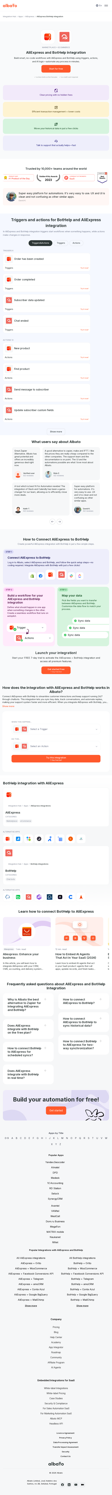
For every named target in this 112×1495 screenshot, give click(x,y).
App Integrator (56, 1347)
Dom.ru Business (55, 1221)
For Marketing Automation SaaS (56, 1413)
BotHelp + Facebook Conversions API (82, 1273)
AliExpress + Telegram (30, 1278)
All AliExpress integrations (30, 1258)
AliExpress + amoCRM (31, 1284)
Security (65, 1451)
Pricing (56, 1327)
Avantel (55, 1205)
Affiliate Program (56, 1362)
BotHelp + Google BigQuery (82, 1294)
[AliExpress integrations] (7, 839)
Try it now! (84, 268)
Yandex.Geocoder (55, 1162)
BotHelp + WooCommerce (82, 1268)
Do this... (16, 739)
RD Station (55, 1188)
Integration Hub (9, 16)
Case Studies (56, 1398)
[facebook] (62, 1484)
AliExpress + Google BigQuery (31, 1294)
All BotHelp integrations (82, 1258)
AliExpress (29, 16)
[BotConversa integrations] (18, 897)
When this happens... (22, 722)
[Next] (59, 522)
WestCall (55, 1216)
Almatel (55, 1167)
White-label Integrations (56, 1388)
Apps (20, 16)
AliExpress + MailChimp (31, 1299)
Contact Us (66, 1456)
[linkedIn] (69, 1484)
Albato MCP (56, 1418)
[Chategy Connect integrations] (70, 897)
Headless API (56, 1423)
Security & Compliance (56, 1403)
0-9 (7, 1138)
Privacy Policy (65, 1438)
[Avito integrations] (28, 839)
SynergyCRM (55, 1198)
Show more (56, 431)
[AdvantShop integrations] (18, 839)
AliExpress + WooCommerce (31, 1268)
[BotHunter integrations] (39, 897)
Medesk (55, 1177)
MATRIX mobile (55, 1231)
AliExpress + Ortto (31, 1263)
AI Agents (56, 1367)
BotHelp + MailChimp (82, 1299)
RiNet (55, 1242)
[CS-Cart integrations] (60, 839)
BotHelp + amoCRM (82, 1284)
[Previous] (52, 522)
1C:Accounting (55, 1183)
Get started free (56, 670)
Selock (55, 1193)
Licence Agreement (65, 1433)
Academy (56, 1342)
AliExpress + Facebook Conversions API (31, 1273)
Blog (56, 1332)
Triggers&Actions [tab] (40, 243)
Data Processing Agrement (65, 1442)
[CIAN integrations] (49, 839)
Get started (56, 1110)
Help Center (56, 1337)
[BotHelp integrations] (28, 897)
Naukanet (55, 1237)
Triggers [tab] (61, 243)
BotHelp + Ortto (82, 1263)
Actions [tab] (76, 243)
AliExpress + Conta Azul (30, 1289)
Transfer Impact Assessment (65, 1447)
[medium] (82, 1484)
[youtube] (76, 1484)
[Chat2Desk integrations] (7, 897)
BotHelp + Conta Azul (82, 1289)
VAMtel (55, 1210)
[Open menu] (106, 5)
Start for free (56, 68)
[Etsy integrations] (70, 839)
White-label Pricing (56, 1393)
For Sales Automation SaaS (56, 1408)
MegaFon (55, 1226)
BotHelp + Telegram (82, 1278)
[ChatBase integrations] (60, 897)
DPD (55, 1172)
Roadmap (56, 1352)
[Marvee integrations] (81, 839)
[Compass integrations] (81, 897)
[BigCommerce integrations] (39, 839)
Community (56, 1357)
